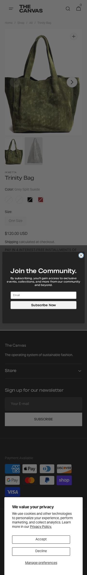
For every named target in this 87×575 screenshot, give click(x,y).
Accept (41, 539)
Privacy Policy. (41, 527)
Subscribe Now (43, 305)
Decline (41, 551)
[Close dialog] (81, 255)
